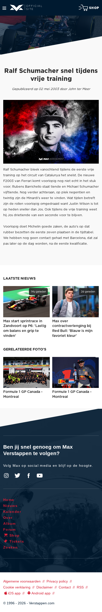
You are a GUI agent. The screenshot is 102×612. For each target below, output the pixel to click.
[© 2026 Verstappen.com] (51, 132)
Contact (65, 587)
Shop (94, 7)
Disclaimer (44, 587)
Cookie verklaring (16, 587)
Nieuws (10, 506)
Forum (9, 529)
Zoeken (10, 547)
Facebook (28, 475)
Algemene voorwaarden (22, 581)
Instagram (6, 475)
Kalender (12, 512)
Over (8, 518)
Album (9, 523)
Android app (41, 593)
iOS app (14, 593)
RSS (80, 587)
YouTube (39, 475)
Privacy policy (57, 581)
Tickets (16, 541)
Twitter (17, 475)
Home (8, 500)
